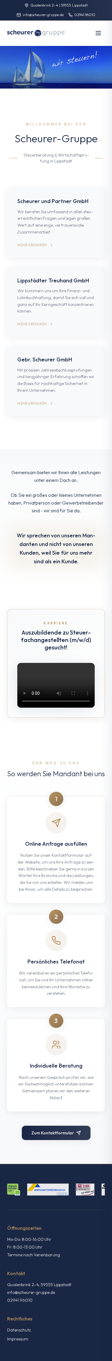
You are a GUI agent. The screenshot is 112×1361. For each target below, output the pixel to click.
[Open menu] (98, 33)
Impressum (17, 1339)
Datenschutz (19, 1330)
